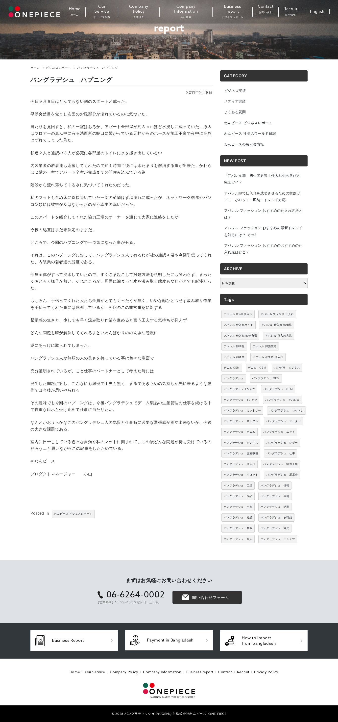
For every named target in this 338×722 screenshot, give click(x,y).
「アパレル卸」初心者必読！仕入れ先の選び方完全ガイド (262, 178)
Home (75, 11)
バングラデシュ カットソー (242, 410)
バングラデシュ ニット (279, 431)
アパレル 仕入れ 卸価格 (276, 324)
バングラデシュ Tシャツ (239, 389)
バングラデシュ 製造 (238, 528)
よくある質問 (235, 112)
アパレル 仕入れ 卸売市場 (240, 335)
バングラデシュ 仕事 (280, 453)
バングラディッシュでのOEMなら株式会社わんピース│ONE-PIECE (175, 713)
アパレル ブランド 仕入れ (277, 314)
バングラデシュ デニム (239, 431)
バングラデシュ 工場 (238, 485)
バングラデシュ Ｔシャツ (278, 539)
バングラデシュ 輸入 (238, 539)
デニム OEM (232, 367)
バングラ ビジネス (287, 367)
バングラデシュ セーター (283, 421)
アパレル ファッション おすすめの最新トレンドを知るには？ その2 (263, 231)
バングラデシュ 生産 (238, 506)
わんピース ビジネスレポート (73, 513)
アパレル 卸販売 (234, 357)
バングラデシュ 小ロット (241, 474)
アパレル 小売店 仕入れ (268, 357)
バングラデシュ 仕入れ (239, 464)
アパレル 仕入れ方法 (278, 335)
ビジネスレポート (58, 68)
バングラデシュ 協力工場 (280, 464)
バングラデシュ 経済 (238, 517)
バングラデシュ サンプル (241, 421)
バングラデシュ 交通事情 (241, 453)
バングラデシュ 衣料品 (276, 517)
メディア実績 (235, 101)
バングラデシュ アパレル (282, 399)
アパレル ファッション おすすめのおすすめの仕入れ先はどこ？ (263, 248)
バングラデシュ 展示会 (282, 474)
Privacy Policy (266, 671)
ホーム (35, 68)
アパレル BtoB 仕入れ (238, 314)
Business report (232, 11)
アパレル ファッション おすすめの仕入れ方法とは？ (263, 213)
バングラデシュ (234, 378)
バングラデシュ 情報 (275, 485)
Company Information (186, 11)
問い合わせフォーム (210, 597)
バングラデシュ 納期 (275, 506)
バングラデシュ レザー (282, 442)
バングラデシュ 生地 (275, 496)
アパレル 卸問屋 (234, 346)
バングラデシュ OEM (266, 378)
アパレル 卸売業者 (265, 346)
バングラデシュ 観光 (275, 528)
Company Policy (138, 11)
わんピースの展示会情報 (244, 144)
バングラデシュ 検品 (238, 496)
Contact (265, 11)
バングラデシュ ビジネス (241, 442)
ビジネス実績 (235, 90)
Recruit (290, 11)
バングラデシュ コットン (286, 410)
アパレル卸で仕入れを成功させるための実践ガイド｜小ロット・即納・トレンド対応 (262, 196)
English (317, 11)
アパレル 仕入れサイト (238, 324)
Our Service (102, 11)
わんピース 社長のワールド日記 (250, 133)
